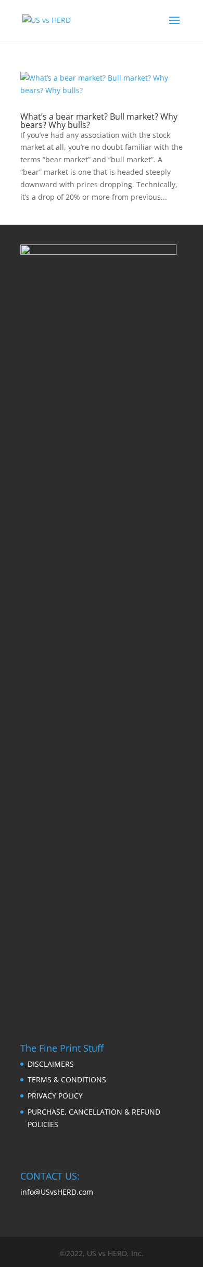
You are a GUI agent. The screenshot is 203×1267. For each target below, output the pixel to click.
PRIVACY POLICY (55, 1096)
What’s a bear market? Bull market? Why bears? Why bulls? (98, 121)
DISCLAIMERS (51, 1064)
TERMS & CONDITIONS (67, 1079)
